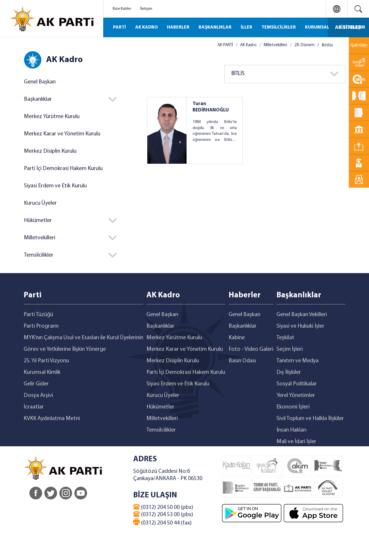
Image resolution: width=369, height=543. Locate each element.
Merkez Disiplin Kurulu (50, 151)
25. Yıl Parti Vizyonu (46, 361)
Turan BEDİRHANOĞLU (211, 107)
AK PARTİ (225, 45)
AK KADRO (146, 27)
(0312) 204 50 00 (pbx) (166, 507)
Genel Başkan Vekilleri (301, 315)
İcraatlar (34, 407)
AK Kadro (248, 45)
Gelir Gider (36, 384)
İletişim (146, 9)
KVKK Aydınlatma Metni (52, 418)
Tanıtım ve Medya (297, 361)
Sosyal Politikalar (296, 384)
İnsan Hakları (291, 430)
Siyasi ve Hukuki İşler (300, 326)
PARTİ (119, 27)
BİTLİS (238, 73)
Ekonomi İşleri (293, 407)
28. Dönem (304, 45)
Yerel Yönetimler (295, 395)
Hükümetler (160, 407)
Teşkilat (285, 338)
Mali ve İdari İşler (296, 442)
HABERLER (178, 27)
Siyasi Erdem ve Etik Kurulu (55, 186)
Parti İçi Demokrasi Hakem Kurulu (63, 168)
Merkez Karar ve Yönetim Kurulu (62, 134)
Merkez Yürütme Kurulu (52, 117)
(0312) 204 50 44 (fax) (166, 523)
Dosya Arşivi (38, 395)
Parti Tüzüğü (38, 315)
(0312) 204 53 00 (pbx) (166, 515)
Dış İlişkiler (288, 372)
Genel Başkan (40, 82)
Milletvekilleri (275, 45)
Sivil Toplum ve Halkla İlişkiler (310, 418)
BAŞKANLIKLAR (215, 27)
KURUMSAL (317, 27)
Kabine (237, 338)
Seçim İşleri (289, 349)
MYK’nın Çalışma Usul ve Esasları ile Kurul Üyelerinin (83, 338)
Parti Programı (41, 326)
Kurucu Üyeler (40, 203)
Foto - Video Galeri (251, 349)
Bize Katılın (122, 9)
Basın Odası (242, 361)
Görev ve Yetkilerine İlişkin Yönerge (65, 349)
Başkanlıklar (160, 326)
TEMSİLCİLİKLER (278, 27)
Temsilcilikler (161, 430)
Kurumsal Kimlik (42, 372)
